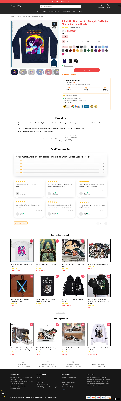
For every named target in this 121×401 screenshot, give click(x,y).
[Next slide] (56, 44)
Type (63, 33)
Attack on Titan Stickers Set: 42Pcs (97, 264)
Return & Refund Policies (68, 382)
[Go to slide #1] (14, 72)
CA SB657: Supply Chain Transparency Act (47, 387)
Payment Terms (66, 380)
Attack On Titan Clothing (71, 136)
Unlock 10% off (3, 394)
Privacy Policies (40, 382)
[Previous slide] (13, 44)
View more (60, 312)
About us (38, 377)
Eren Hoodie (68, 139)
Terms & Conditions (41, 380)
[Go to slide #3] (31, 72)
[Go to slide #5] (49, 72)
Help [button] (118, 399)
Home (12, 16)
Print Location (65, 57)
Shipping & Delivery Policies (69, 377)
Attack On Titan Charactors (24, 16)
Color (63, 44)
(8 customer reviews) (74, 27)
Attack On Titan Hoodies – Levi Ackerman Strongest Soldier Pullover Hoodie (98, 301)
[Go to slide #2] (23, 72)
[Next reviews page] (105, 223)
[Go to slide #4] (40, 72)
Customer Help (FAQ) (67, 387)
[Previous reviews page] (97, 223)
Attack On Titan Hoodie (71, 137)
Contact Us (65, 384)
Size (63, 39)
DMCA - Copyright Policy (42, 384)
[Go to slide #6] (57, 72)
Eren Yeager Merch (38, 16)
